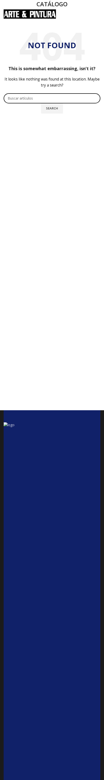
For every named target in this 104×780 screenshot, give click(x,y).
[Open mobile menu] (98, 14)
